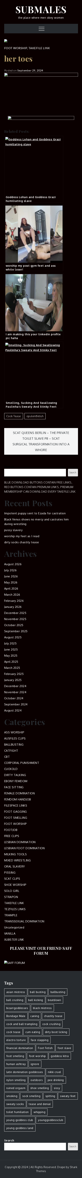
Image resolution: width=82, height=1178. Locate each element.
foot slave (64, 1048)
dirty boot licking (56, 1032)
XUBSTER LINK (14, 939)
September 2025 (16, 631)
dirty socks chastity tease (21, 542)
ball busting (38, 992)
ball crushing (14, 1000)
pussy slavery (13, 530)
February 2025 (14, 674)
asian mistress (15, 992)
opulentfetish (35, 416)
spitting (50, 1096)
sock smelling (31, 1096)
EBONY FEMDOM (15, 781)
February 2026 (14, 601)
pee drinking (56, 1080)
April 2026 (11, 588)
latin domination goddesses (24, 1072)
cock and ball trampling (22, 1024)
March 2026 (12, 594)
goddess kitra (60, 1056)
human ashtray (16, 1064)
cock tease (13, 416)
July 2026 (10, 570)
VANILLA (10, 933)
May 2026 (11, 582)
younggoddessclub (50, 1120)
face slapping (40, 1040)
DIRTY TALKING (15, 775)
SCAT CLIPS (12, 878)
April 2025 (11, 661)
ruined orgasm (16, 1088)
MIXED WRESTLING (17, 860)
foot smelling (15, 1056)
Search (9, 466)
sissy (57, 1088)
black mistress (42, 1008)
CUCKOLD (11, 769)
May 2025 (11, 655)
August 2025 (13, 637)
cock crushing (51, 1024)
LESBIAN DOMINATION (20, 842)
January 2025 (13, 680)
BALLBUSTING (14, 744)
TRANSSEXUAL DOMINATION (24, 921)
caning (34, 1016)
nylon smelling (16, 1080)
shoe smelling (39, 1088)
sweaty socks (15, 1104)
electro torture (16, 1040)
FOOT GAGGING (15, 811)
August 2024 (13, 710)
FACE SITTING (14, 787)
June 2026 (11, 576)
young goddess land (19, 1128)
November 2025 (15, 619)
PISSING (10, 872)
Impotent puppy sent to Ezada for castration (35, 513)
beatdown (54, 1000)
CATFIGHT (11, 750)
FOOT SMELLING (15, 817)
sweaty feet (68, 1096)
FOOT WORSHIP (15, 48)
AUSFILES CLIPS (15, 738)
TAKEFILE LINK (39, 48)
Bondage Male (16, 1016)
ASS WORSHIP (14, 732)
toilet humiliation (17, 1112)
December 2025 (15, 613)
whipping (39, 1112)
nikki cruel (54, 1072)
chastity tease (53, 1016)
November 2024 (15, 692)
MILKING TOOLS (15, 854)
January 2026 (13, 607)
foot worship (37, 1056)
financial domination (19, 1048)
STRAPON (11, 897)
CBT (7, 757)
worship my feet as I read (21, 536)
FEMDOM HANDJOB (17, 799)
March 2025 (12, 668)
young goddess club (19, 1120)
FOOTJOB (11, 830)
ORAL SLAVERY (14, 866)
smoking (12, 1096)
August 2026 (13, 564)
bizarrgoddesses (17, 1008)
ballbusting (58, 992)
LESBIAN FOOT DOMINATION (24, 848)
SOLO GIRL (11, 891)
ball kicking (35, 1000)
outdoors (37, 1080)
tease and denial (40, 1104)
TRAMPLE (11, 915)
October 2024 (13, 698)
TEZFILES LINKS (15, 909)
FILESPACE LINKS (15, 805)
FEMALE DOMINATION (19, 793)
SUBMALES (41, 9)
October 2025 (13, 625)
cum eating (32, 1032)
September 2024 (16, 704)
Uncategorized (14, 927)
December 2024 (15, 686)
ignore (35, 1064)
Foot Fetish (45, 1048)
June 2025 (11, 649)
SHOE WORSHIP (15, 885)
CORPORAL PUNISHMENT (21, 763)
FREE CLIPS (11, 836)
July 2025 (10, 643)
